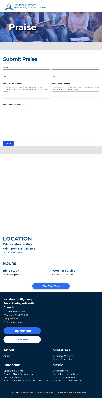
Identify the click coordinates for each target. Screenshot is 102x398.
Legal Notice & (74, 392)
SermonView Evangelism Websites (38, 392)
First (4, 76)
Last (53, 76)
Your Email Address (61, 84)
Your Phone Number (12, 84)
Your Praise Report (15, 105)
